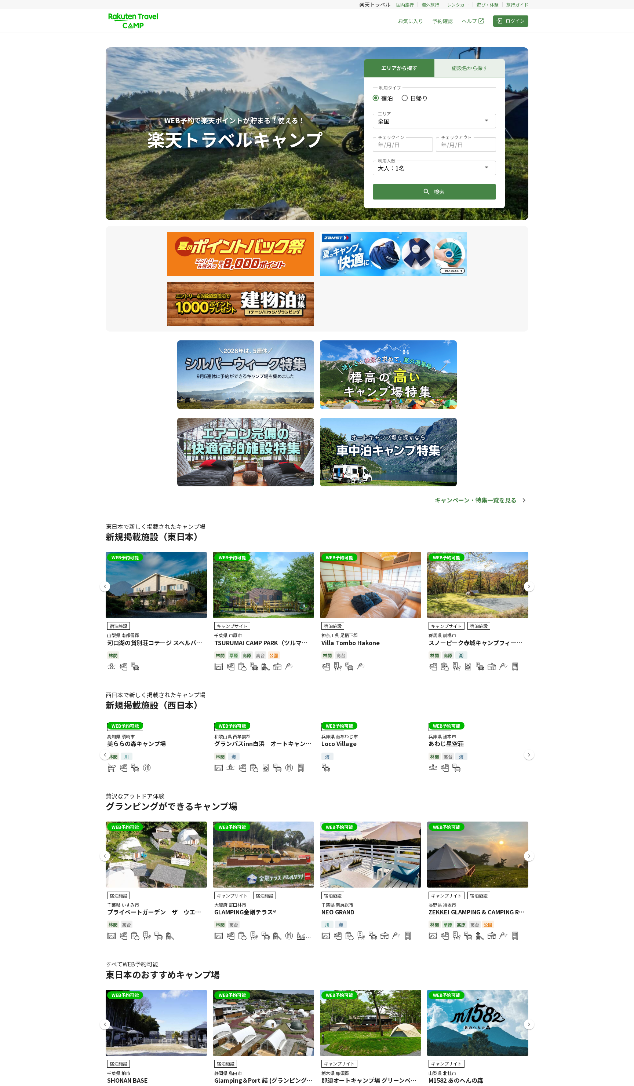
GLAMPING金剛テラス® (245, 911)
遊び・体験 (488, 4)
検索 (439, 191)
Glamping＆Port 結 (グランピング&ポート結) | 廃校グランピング (301, 1080)
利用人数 (387, 160)
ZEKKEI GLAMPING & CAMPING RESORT (483, 911)
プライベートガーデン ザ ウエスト (157, 911)
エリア (384, 113)
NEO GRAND (337, 911)
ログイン (515, 20)
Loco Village (339, 743)
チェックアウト (456, 137)
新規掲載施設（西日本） (154, 704)
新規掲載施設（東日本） (154, 536)
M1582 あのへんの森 (456, 1080)
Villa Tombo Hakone (350, 642)
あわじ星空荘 (446, 743)
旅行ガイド (517, 4)
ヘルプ (469, 21)
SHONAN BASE (127, 1080)
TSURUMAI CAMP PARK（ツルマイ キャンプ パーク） (285, 642)
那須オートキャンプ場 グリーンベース (371, 1080)
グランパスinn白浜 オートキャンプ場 (265, 743)
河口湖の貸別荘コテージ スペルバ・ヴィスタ (166, 642)
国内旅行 (405, 4)
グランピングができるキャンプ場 (171, 806)
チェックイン (391, 137)
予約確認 (442, 21)
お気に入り (410, 21)
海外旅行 (430, 4)
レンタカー (458, 4)
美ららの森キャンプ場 (136, 743)
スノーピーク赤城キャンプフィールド (478, 642)
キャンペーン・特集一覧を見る (476, 500)
